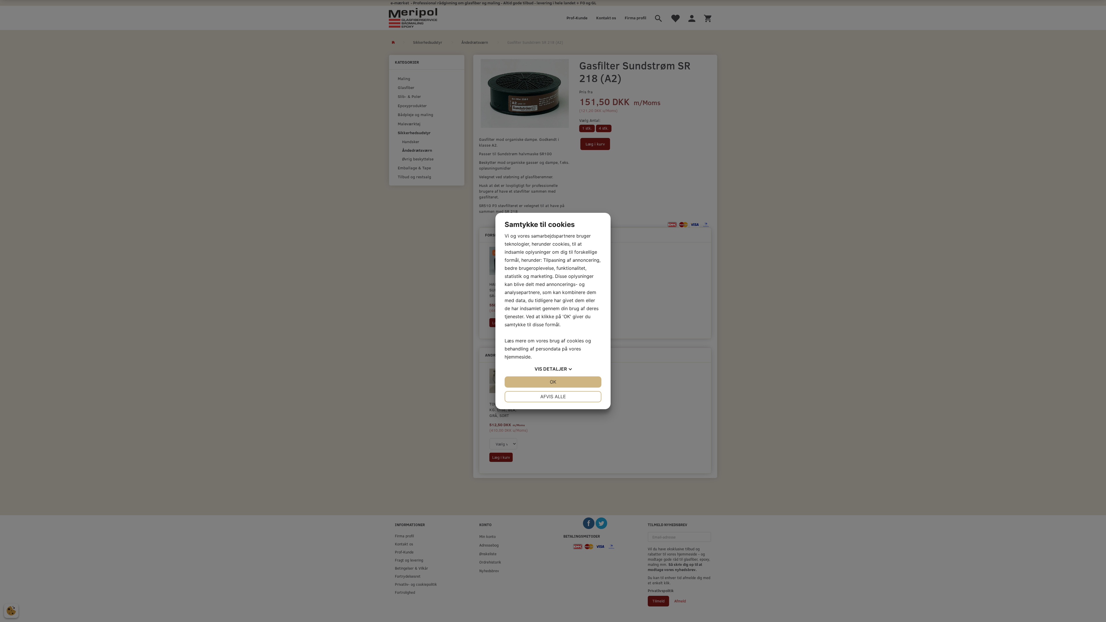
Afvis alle (553, 396)
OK (553, 382)
